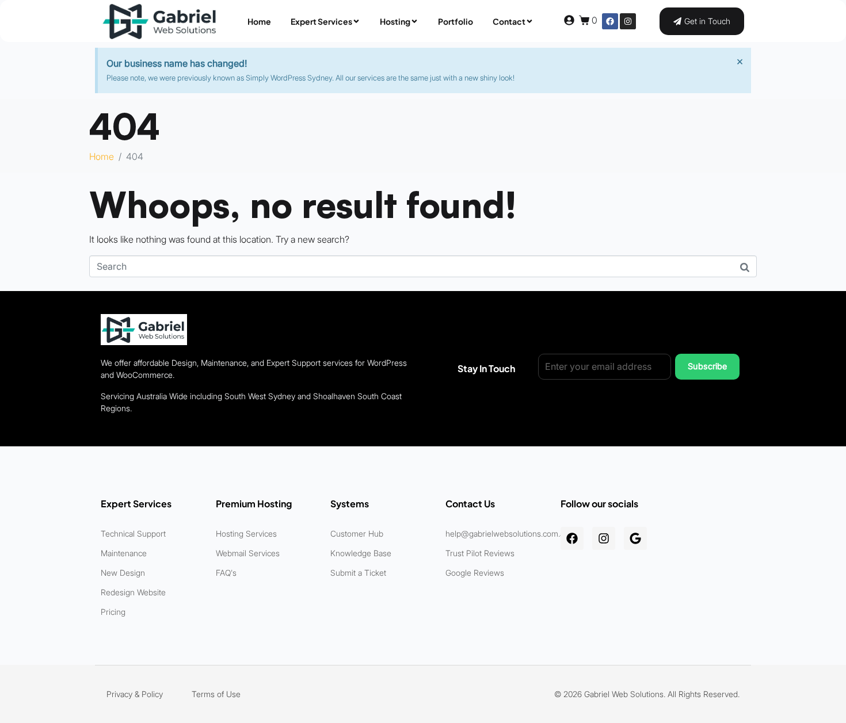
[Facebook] (610, 21)
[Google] (635, 538)
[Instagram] (628, 21)
